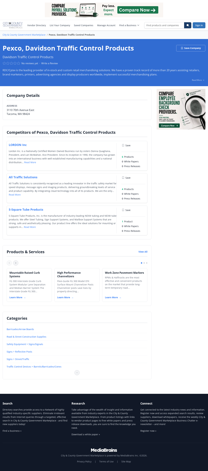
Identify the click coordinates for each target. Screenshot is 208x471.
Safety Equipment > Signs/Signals (25, 344)
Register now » (148, 430)
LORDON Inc (18, 145)
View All (142, 251)
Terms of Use (106, 461)
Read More (30, 162)
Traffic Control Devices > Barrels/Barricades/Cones (34, 366)
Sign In (199, 25)
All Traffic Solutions (23, 177)
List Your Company (60, 25)
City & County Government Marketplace (24, 34)
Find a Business (127, 25)
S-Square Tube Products (26, 209)
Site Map (126, 461)
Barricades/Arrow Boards (20, 329)
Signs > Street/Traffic (18, 359)
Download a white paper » (86, 434)
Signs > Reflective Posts (19, 351)
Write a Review (49, 63)
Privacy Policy (84, 461)
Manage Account (106, 25)
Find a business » (12, 430)
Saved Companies (83, 25)
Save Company (192, 48)
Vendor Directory (36, 25)
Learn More (15, 297)
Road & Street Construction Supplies (26, 336)
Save (127, 145)
